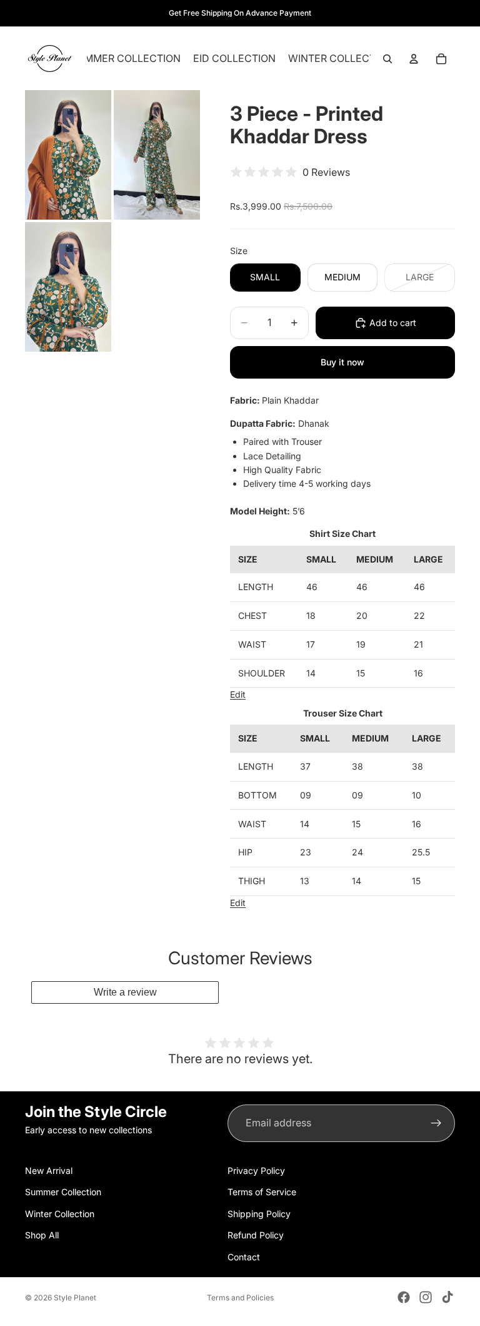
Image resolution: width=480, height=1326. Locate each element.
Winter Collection (59, 1213)
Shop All (42, 1235)
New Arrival (48, 1170)
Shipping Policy (259, 1213)
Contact (244, 1257)
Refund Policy (256, 1235)
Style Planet (75, 1297)
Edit (238, 694)
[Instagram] (425, 1297)
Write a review (125, 992)
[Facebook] (403, 1297)
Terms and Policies (240, 1297)
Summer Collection (63, 1192)
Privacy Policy (256, 1170)
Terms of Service (262, 1192)
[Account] (414, 59)
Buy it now (342, 362)
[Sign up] (436, 1123)
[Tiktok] (447, 1297)
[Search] (387, 59)
